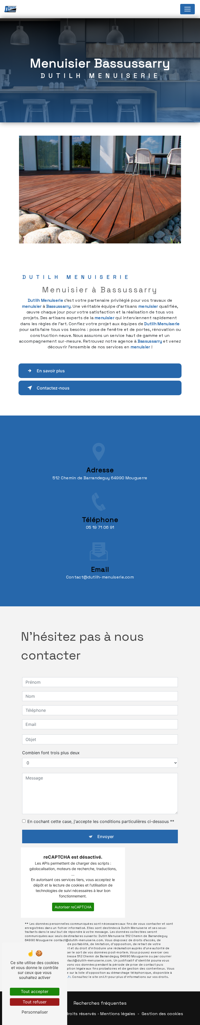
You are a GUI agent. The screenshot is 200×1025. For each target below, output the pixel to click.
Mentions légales (117, 1013)
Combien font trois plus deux (51, 752)
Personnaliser (35, 1012)
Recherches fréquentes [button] (100, 1003)
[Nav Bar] (187, 9)
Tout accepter (34, 991)
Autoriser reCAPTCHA (73, 907)
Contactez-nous (53, 388)
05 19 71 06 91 (100, 527)
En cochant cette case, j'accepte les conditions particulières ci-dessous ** (100, 821)
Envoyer (105, 836)
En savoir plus (51, 370)
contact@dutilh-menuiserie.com (100, 577)
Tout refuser (35, 1001)
